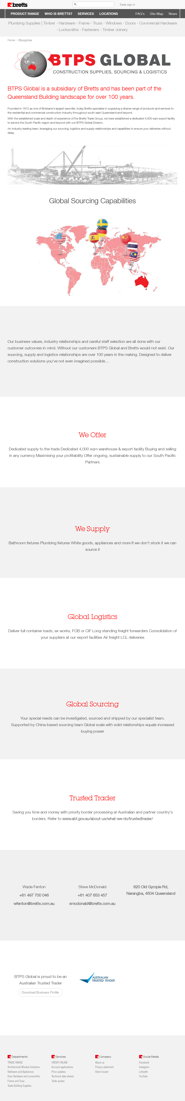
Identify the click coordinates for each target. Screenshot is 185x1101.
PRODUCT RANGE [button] (25, 14)
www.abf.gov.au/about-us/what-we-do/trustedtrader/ (107, 818)
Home (11, 40)
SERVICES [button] (86, 14)
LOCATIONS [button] (108, 14)
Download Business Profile (41, 992)
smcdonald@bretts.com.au (92, 903)
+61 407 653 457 (92, 895)
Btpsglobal (25, 40)
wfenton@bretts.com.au (34, 903)
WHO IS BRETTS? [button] (58, 14)
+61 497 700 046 (34, 895)
